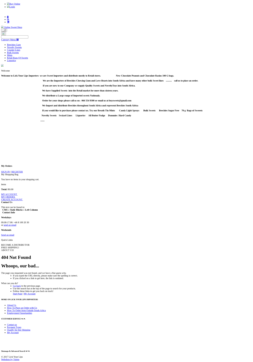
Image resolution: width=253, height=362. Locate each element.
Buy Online (14, 4)
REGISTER (17, 172)
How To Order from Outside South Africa (26, 310)
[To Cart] (8, 22)
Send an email (7, 235)
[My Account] (7, 17)
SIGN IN (5, 172)
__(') (4, 30)
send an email (10, 225)
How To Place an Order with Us (22, 308)
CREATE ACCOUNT (12, 199)
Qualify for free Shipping (18, 330)
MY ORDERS (8, 197)
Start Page (17, 294)
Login (12, 7)
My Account (29, 294)
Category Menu (8, 39)
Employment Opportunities (19, 313)
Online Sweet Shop (13, 27)
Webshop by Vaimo (10, 359)
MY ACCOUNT (9, 194)
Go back (17, 286)
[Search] (8, 19)
